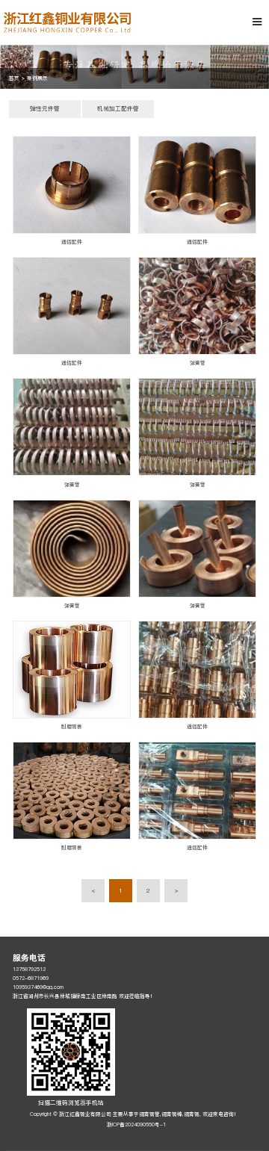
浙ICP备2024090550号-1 (136, 1125)
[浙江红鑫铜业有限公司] (67, 22)
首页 (14, 78)
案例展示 (37, 78)
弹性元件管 (45, 108)
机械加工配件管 (118, 108)
